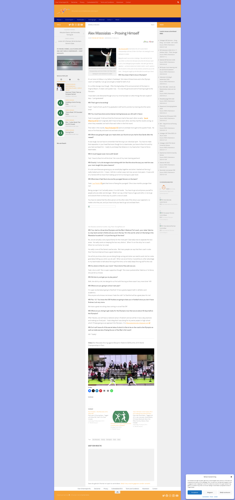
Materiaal (102, 20)
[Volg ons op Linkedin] (78, 25)
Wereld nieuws (93, 25)
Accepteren (194, 492)
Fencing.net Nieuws (98, 38)
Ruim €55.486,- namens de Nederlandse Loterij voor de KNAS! (168, 89)
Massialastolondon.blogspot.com (137, 323)
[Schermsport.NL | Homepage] (63, 11)
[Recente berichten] (61, 80)
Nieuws (59, 20)
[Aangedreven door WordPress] (69, 495)
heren (119, 439)
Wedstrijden (80, 20)
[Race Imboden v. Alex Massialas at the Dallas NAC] (99, 417)
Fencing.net (109, 439)
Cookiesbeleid (205, 496)
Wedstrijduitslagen (71, 88)
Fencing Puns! (70, 132)
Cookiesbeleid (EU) (92, 2)
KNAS (165, 45)
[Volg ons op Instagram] (76, 25)
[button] (231, 477)
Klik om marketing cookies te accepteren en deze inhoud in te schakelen (121, 373)
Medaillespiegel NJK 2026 (167, 99)
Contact (216, 496)
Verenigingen (92, 20)
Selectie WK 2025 (165, 162)
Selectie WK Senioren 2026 (167, 60)
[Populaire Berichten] (69, 80)
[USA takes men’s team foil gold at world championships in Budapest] (121, 417)
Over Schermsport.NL (62, 2)
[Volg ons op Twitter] (70, 25)
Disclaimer (74, 2)
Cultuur (109, 20)
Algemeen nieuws (70, 84)
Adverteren (119, 2)
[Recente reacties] (78, 80)
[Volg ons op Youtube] (81, 25)
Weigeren (210, 492)
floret (114, 439)
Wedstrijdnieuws (70, 86)
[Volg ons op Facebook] (73, 25)
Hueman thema (85, 495)
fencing (103, 439)
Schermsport (69, 20)
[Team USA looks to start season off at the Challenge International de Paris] (144, 419)
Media (117, 20)
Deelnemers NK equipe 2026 (168, 116)
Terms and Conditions (107, 2)
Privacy (211, 496)
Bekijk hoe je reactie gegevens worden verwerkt (135, 483)
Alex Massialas (122, 49)
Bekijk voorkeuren (225, 492)
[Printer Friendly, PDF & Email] (148, 42)
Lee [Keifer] (96, 183)
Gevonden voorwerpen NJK (167, 170)
